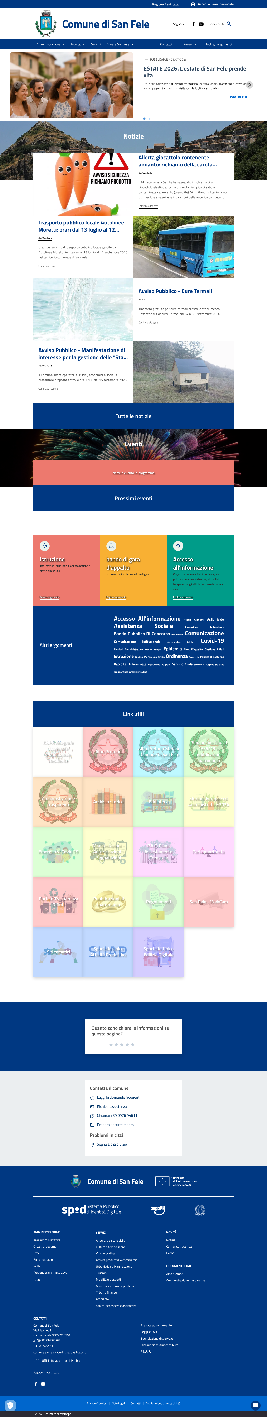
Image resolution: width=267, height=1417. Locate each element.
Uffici (36, 1253)
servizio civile (182, 664)
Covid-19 (212, 640)
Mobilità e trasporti (108, 1279)
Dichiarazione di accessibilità (159, 1345)
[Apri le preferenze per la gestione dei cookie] (10, 1405)
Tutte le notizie (134, 416)
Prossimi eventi (133, 498)
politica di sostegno (212, 657)
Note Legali (118, 1403)
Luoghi (37, 1279)
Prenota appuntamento (156, 1325)
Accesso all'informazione (147, 618)
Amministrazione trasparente (185, 1280)
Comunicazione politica (180, 642)
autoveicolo (217, 627)
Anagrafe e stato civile (110, 1240)
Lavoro (139, 657)
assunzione (191, 627)
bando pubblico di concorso (142, 633)
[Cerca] (229, 23)
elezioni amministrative (128, 649)
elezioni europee (153, 649)
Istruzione (124, 656)
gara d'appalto (193, 649)
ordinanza (177, 656)
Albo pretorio (174, 1273)
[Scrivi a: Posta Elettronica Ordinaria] (85, 1356)
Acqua (187, 620)
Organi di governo (45, 1246)
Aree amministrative (46, 1240)
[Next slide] (249, 85)
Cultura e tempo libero (110, 1246)
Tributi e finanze (106, 1292)
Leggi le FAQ (149, 1331)
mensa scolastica (154, 657)
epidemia (173, 648)
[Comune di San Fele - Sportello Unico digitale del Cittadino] (45, 23)
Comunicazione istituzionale (137, 641)
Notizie (170, 1240)
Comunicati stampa (179, 1246)
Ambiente (102, 1299)
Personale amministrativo (50, 1272)
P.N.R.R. (146, 1351)
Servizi (101, 1232)
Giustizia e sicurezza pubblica (115, 1286)
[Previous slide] (17, 85)
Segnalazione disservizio (157, 1338)
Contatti (40, 1318)
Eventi (170, 1253)
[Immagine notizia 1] (72, 85)
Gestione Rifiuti (214, 649)
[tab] (144, 118)
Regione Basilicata (165, 4)
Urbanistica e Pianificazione (114, 1266)
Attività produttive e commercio (116, 1260)
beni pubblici (177, 634)
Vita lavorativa (105, 1253)
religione (166, 664)
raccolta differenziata (130, 664)
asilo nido (215, 619)
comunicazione (204, 633)
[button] (212, 4)
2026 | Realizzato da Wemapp (53, 1414)
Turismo (101, 1273)
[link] (67, 570)
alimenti (199, 620)
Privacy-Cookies (97, 1403)
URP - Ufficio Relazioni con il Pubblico (57, 1360)
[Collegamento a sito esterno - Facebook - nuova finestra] (193, 23)
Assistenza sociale (143, 625)
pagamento (194, 657)
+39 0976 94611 (44, 1345)
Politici (37, 1266)
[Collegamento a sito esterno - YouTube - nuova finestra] (200, 23)
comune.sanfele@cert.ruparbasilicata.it (59, 1352)
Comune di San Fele (105, 23)
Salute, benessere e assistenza (116, 1305)
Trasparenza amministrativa (130, 672)
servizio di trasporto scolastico (209, 664)
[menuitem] (166, 44)
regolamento (154, 664)
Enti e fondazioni (44, 1259)
